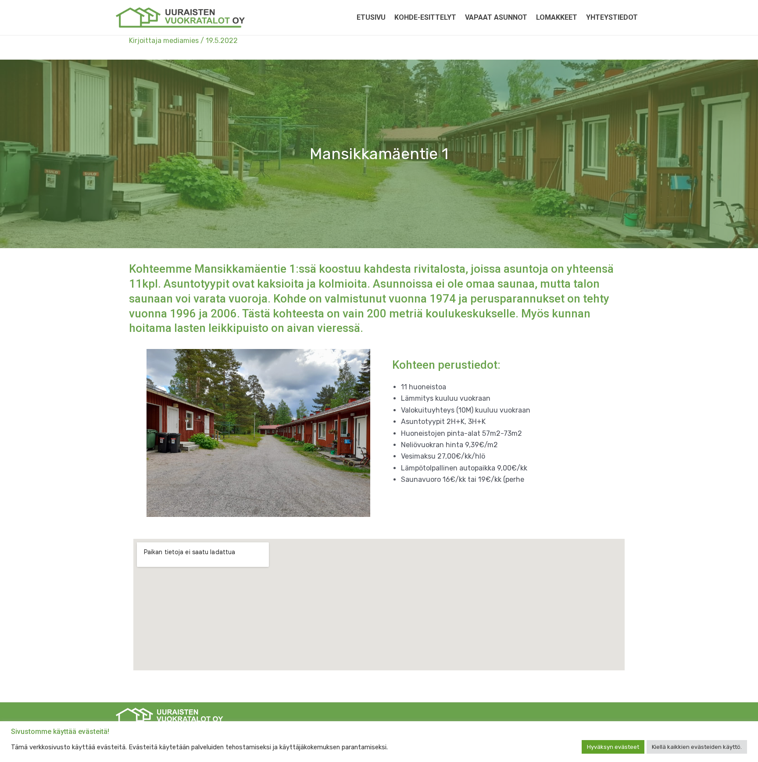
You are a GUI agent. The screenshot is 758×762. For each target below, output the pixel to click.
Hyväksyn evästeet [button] (613, 747)
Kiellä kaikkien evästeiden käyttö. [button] (697, 747)
